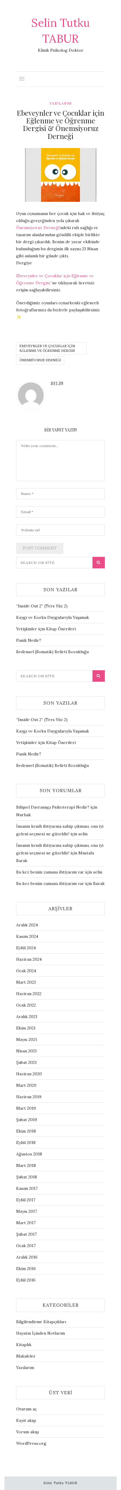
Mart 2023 (26, 982)
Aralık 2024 (27, 925)
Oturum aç (26, 1409)
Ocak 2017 (26, 1245)
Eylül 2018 (26, 1142)
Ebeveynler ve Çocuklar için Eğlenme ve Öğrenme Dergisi (47, 348)
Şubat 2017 (26, 1234)
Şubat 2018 (26, 1177)
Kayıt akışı (26, 1420)
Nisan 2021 (26, 1051)
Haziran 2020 (29, 1073)
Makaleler (26, 1356)
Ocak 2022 (26, 1005)
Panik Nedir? (28, 640)
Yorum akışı (27, 1431)
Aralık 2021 (26, 1016)
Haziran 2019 (28, 1096)
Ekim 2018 (26, 1131)
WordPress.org (31, 1443)
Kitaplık (23, 1344)
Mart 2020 (26, 1085)
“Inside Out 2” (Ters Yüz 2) (42, 606)
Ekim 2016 (26, 1268)
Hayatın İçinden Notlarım (40, 1333)
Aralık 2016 (27, 1257)
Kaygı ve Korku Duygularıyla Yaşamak (52, 617)
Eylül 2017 (25, 1199)
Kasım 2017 (27, 1188)
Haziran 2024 (29, 959)
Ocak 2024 (26, 970)
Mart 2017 (26, 1222)
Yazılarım (60, 103)
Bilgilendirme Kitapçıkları (41, 1321)
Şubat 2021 (26, 1062)
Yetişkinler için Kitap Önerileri (46, 628)
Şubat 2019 (26, 1119)
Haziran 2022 (28, 993)
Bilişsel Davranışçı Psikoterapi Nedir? (52, 807)
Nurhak (23, 814)
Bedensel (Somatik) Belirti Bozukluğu (52, 651)
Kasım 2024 (27, 936)
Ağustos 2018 (29, 1154)
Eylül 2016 (26, 1280)
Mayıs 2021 (26, 1039)
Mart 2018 (26, 1165)
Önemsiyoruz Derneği (37, 227)
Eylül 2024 (26, 947)
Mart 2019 (26, 1108)
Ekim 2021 (26, 1028)
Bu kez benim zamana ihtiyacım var (50, 872)
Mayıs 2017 (26, 1211)
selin (57, 383)
